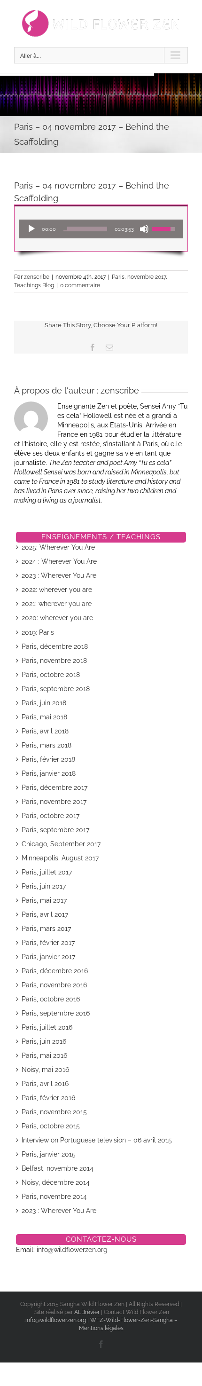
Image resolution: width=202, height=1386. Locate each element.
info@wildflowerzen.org (72, 1249)
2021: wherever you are (57, 603)
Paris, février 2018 (48, 759)
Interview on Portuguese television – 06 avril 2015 (97, 1140)
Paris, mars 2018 (46, 745)
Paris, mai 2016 (44, 1055)
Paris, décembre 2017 (54, 787)
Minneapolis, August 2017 (60, 858)
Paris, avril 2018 (45, 731)
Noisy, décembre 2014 (56, 1182)
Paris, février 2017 (48, 942)
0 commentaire (80, 285)
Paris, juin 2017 (44, 886)
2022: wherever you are (57, 589)
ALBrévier (87, 1312)
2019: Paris (38, 632)
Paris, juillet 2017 (47, 872)
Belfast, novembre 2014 (57, 1168)
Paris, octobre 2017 (50, 815)
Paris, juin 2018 (44, 703)
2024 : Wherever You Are (59, 561)
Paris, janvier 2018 (49, 773)
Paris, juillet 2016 (47, 1027)
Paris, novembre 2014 (54, 1196)
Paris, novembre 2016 (54, 985)
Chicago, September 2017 (61, 844)
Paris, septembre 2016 (56, 1013)
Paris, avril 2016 (45, 1083)
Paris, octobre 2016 (51, 999)
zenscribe (36, 277)
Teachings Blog (34, 285)
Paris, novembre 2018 (54, 660)
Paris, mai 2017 (44, 900)
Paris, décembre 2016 (55, 971)
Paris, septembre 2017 (55, 830)
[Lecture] (31, 229)
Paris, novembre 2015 (54, 1112)
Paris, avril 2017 (45, 914)
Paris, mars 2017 (46, 928)
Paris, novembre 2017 (139, 277)
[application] (101, 229)
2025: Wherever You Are (58, 547)
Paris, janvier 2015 (49, 1154)
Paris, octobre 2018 (51, 674)
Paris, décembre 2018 (55, 646)
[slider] (85, 229)
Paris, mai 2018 (44, 717)
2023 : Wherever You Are (59, 575)
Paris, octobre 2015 (51, 1126)
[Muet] (144, 229)
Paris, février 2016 (48, 1098)
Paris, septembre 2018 (56, 689)
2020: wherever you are (57, 618)
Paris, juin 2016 (44, 1041)
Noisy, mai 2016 (45, 1069)
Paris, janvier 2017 (48, 957)
